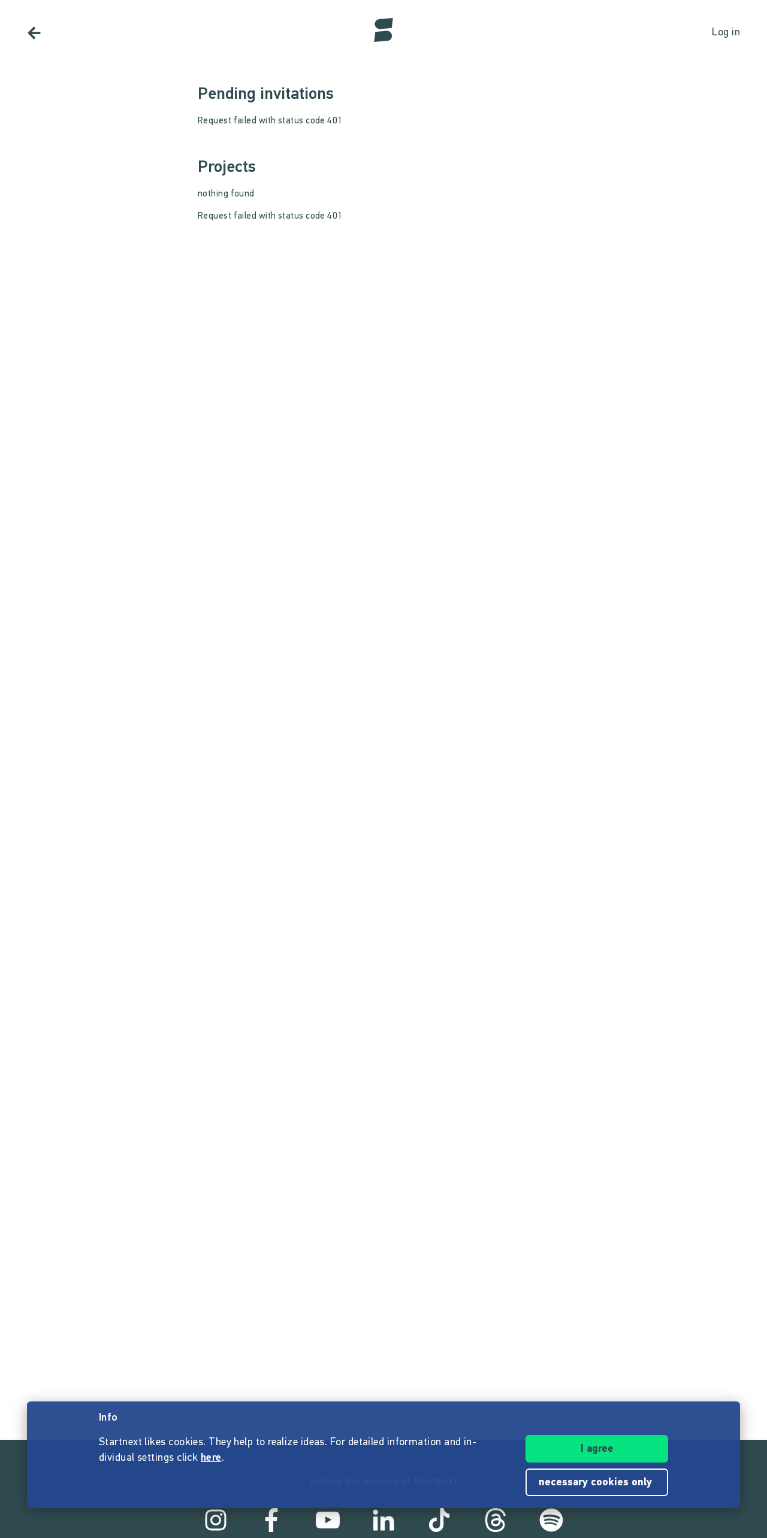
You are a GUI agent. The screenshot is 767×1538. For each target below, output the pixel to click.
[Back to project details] (34, 33)
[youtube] (328, 1520)
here (211, 1458)
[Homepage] (383, 30)
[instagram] (216, 1520)
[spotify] (551, 1520)
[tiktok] (439, 1520)
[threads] (496, 1520)
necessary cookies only (597, 1483)
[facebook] (271, 1520)
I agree (597, 1449)
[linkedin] (383, 1520)
